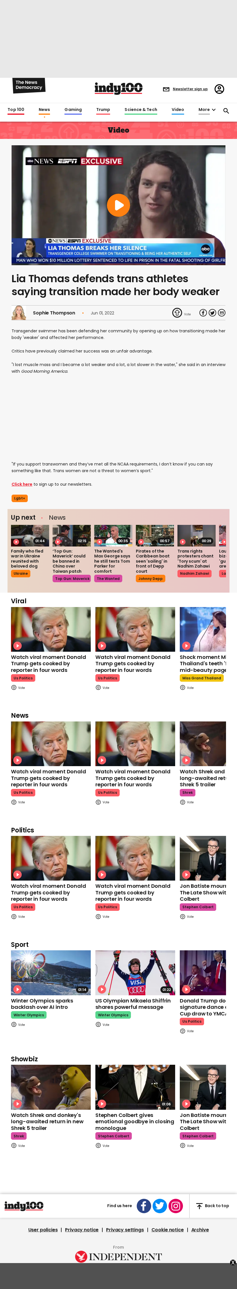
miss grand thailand (201, 678)
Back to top (217, 1206)
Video (178, 109)
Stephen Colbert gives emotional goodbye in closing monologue (134, 1121)
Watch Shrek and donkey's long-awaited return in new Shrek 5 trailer (47, 1121)
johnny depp (150, 578)
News (44, 109)
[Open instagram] (176, 1206)
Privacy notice (82, 1230)
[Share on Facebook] (203, 312)
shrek (187, 792)
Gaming (73, 109)
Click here (22, 484)
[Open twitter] (160, 1206)
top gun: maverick (72, 578)
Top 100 (16, 109)
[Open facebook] (144, 1206)
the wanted (108, 578)
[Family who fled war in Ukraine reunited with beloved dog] (30, 535)
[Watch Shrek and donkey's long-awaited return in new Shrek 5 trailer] (51, 1087)
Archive (200, 1230)
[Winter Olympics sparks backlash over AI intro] (51, 972)
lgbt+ (19, 498)
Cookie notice (167, 1230)
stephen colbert (198, 906)
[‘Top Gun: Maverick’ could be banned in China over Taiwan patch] (72, 535)
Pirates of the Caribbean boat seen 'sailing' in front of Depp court (153, 561)
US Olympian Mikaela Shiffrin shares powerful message (133, 1004)
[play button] (118, 205)
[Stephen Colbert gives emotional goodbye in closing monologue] (135, 1087)
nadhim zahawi (194, 573)
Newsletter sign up (190, 88)
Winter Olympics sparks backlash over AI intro (42, 1004)
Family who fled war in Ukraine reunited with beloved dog (27, 558)
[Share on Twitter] (212, 312)
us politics (23, 678)
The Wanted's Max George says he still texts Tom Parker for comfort (112, 561)
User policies (43, 1230)
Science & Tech (141, 109)
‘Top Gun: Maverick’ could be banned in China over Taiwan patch (69, 561)
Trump (103, 109)
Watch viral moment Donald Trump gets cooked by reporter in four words (48, 663)
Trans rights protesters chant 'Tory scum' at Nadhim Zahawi (195, 558)
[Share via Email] (221, 312)
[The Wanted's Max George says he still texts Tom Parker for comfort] (113, 535)
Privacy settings (125, 1230)
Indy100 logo (118, 88)
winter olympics (29, 1015)
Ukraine (21, 573)
